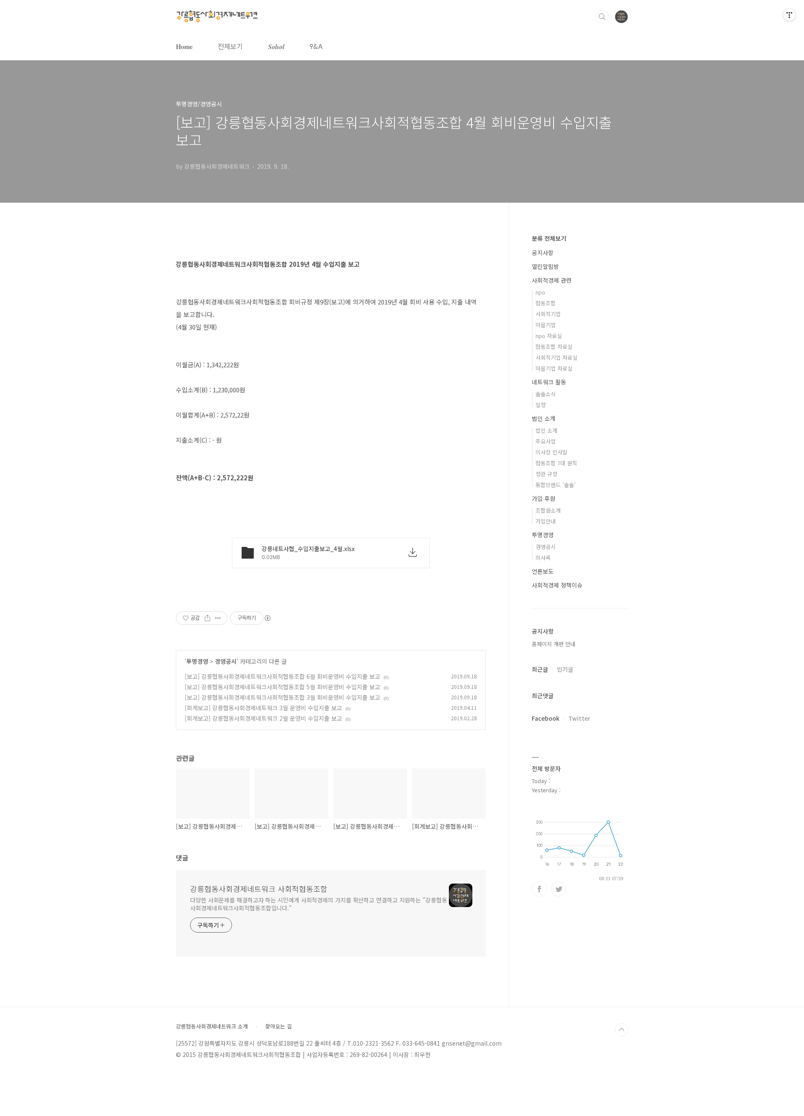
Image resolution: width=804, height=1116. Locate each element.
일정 (541, 405)
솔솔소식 (546, 394)
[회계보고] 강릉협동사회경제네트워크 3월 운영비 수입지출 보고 (263, 708)
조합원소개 (548, 510)
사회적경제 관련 (552, 280)
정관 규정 (546, 474)
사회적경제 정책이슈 (557, 585)
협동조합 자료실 (554, 347)
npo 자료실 (549, 336)
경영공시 (226, 661)
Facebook (545, 718)
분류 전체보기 (549, 238)
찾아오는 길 (278, 1026)
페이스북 (539, 889)
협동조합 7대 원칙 (556, 463)
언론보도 (543, 571)
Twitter (579, 718)
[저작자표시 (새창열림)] (267, 618)
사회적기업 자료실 (556, 357)
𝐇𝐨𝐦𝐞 (184, 46)
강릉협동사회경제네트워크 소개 (212, 1026)
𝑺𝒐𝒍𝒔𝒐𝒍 (276, 46)
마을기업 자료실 (554, 368)
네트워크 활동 (549, 382)
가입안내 (546, 521)
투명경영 (197, 661)
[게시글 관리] (218, 618)
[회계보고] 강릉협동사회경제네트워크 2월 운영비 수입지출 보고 (263, 718)
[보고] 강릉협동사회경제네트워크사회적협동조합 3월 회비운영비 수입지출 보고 (282, 697)
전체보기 (230, 46)
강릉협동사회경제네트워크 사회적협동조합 (258, 889)
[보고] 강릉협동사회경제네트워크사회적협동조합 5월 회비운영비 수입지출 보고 (282, 687)
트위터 (558, 889)
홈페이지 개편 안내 (553, 644)
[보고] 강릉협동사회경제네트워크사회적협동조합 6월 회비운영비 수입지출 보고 (282, 676)
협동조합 (546, 303)
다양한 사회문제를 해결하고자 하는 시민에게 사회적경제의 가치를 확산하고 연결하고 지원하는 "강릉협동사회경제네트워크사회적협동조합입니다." (318, 904)
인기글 (565, 669)
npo (540, 292)
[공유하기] (207, 618)
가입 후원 (543, 498)
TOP (621, 1029)
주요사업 (546, 441)
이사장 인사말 (551, 452)
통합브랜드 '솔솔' (556, 485)
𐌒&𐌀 (316, 46)
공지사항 (543, 252)
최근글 (540, 669)
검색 (602, 16)
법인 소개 (543, 418)
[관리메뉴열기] (789, 14)
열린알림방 (545, 266)
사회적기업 (548, 314)
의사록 (543, 558)
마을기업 (546, 325)
